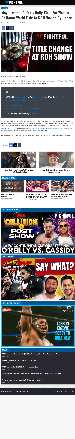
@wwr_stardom (61, 97)
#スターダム (37, 100)
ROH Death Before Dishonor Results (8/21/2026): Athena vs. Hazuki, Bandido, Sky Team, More (31, 373)
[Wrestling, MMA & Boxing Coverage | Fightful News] (13, 2)
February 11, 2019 (35, 113)
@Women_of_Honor (38, 97)
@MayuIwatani (20, 97)
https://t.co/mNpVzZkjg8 (14, 105)
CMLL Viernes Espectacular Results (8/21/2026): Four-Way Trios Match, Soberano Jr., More (30, 354)
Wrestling (4, 8)
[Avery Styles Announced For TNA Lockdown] (12, 186)
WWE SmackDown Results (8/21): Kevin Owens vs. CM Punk (20, 367)
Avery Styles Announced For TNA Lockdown (10, 195)
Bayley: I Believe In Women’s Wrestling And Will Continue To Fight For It (61, 195)
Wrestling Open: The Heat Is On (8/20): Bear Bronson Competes (22, 380)
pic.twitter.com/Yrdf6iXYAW (32, 108)
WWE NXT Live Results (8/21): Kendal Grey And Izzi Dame (19, 360)
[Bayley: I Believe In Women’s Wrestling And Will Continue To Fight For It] (62, 186)
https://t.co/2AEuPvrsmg (14, 108)
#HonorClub (28, 100)
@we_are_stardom (12, 100)
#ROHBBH (21, 100)
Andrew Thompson (8, 23)
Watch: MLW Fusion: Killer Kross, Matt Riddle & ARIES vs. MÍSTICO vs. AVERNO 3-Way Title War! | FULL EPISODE (37, 196)
